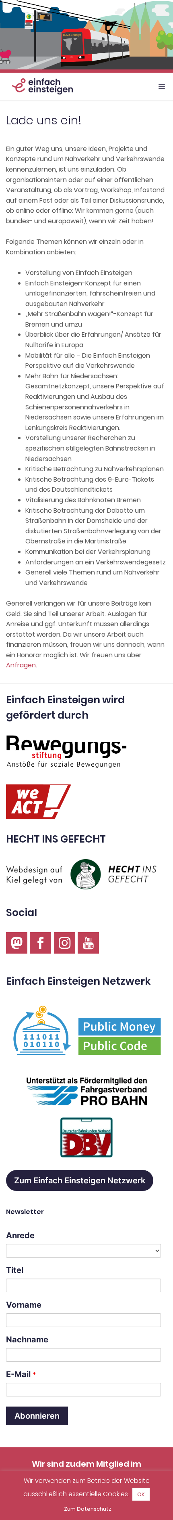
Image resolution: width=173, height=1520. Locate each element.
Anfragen (21, 665)
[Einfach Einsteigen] (38, 86)
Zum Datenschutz (87, 1509)
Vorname (23, 1305)
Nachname (27, 1339)
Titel (14, 1270)
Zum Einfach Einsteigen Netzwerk (79, 1180)
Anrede (20, 1235)
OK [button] (141, 1494)
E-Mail (21, 1374)
